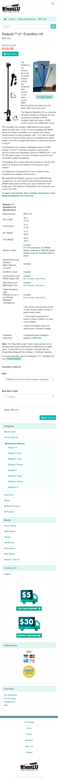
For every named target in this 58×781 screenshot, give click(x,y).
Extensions (8, 494)
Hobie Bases (9, 553)
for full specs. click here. (34, 278)
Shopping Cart (10, 567)
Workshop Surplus (12, 506)
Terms (29, 728)
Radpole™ (12, 447)
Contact (29, 752)
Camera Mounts (11, 437)
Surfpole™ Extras (15, 481)
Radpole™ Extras (15, 464)
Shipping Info (9, 701)
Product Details (45, 97)
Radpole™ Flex (14, 453)
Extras (7, 500)
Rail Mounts (9, 542)
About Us (29, 746)
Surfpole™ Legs (14, 475)
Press (29, 734)
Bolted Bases (9, 531)
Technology (29, 722)
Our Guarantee (10, 695)
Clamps (7, 536)
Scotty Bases (9, 548)
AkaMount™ (12, 487)
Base (4, 373)
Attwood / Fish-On (12, 559)
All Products (9, 511)
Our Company (10, 698)
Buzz (6, 705)
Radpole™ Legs (14, 458)
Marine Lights (10, 431)
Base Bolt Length (10, 391)
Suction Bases (10, 525)
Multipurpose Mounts (27, 19)
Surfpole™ (12, 470)
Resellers (29, 740)
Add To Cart (11, 54)
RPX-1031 (42, 19)
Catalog (12, 19)
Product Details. (14, 358)
